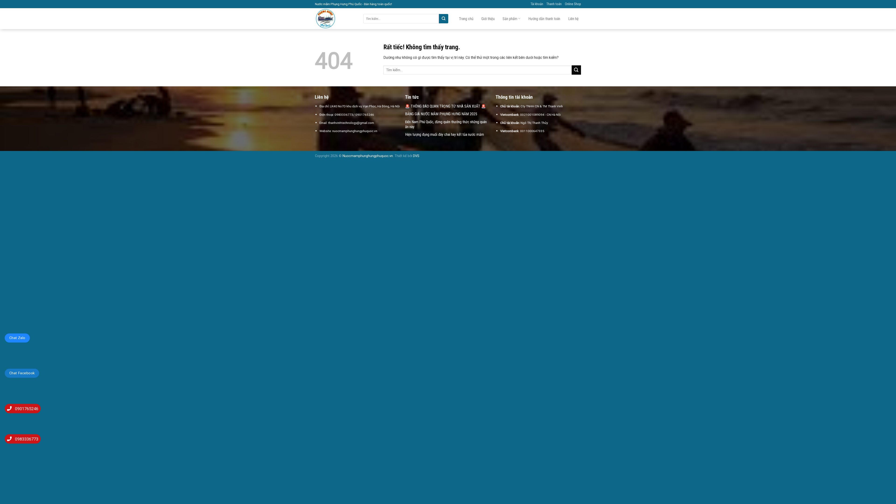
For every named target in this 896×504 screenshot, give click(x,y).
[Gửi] (443, 18)
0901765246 (26, 408)
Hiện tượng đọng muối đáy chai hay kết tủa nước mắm (444, 134)
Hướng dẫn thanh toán (544, 19)
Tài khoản (537, 4)
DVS (416, 156)
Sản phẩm (510, 19)
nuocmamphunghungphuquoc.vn (354, 131)
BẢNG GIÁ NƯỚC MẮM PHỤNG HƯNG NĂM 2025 (441, 114)
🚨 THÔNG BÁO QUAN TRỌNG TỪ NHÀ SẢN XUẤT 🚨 (445, 106)
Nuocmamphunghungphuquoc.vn (368, 156)
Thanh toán (554, 4)
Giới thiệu (488, 19)
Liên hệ (573, 19)
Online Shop (573, 4)
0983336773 (26, 439)
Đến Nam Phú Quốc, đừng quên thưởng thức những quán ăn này (446, 124)
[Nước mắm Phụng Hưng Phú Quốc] (335, 18)
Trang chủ (466, 19)
